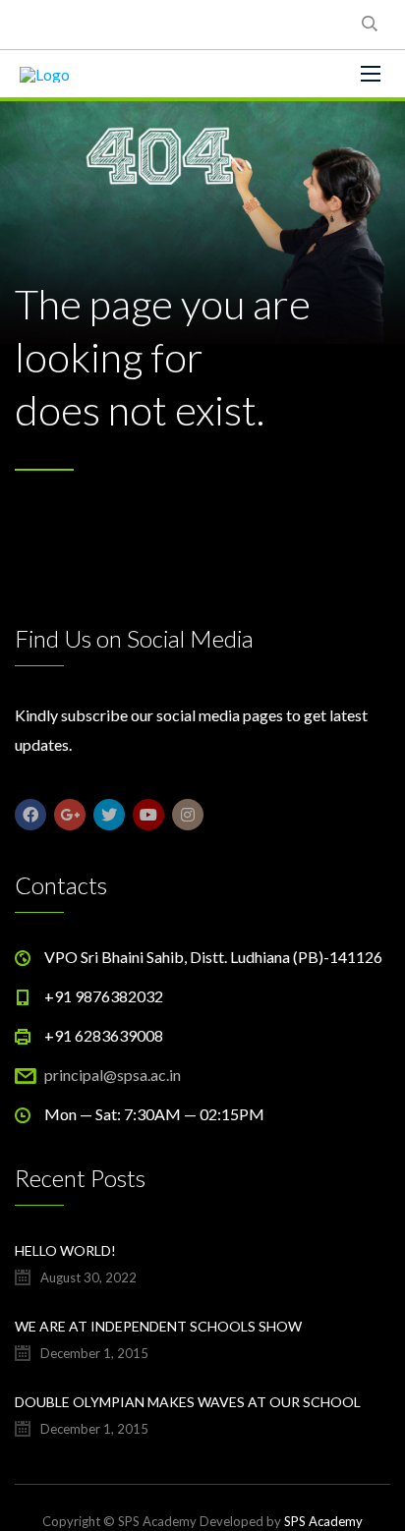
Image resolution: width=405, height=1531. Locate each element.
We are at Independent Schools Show (158, 1326)
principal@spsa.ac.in (112, 1074)
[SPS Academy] (45, 73)
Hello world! (65, 1250)
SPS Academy (323, 1521)
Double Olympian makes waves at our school (188, 1401)
